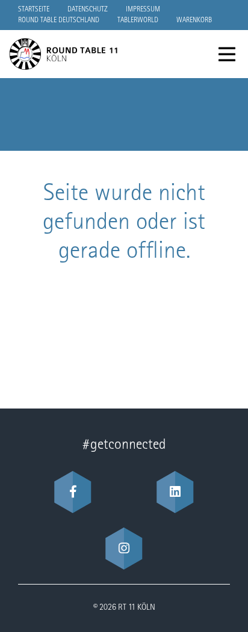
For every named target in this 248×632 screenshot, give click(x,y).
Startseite (33, 9)
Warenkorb (194, 20)
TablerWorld (137, 20)
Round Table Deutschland (58, 20)
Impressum (143, 9)
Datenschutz (87, 9)
